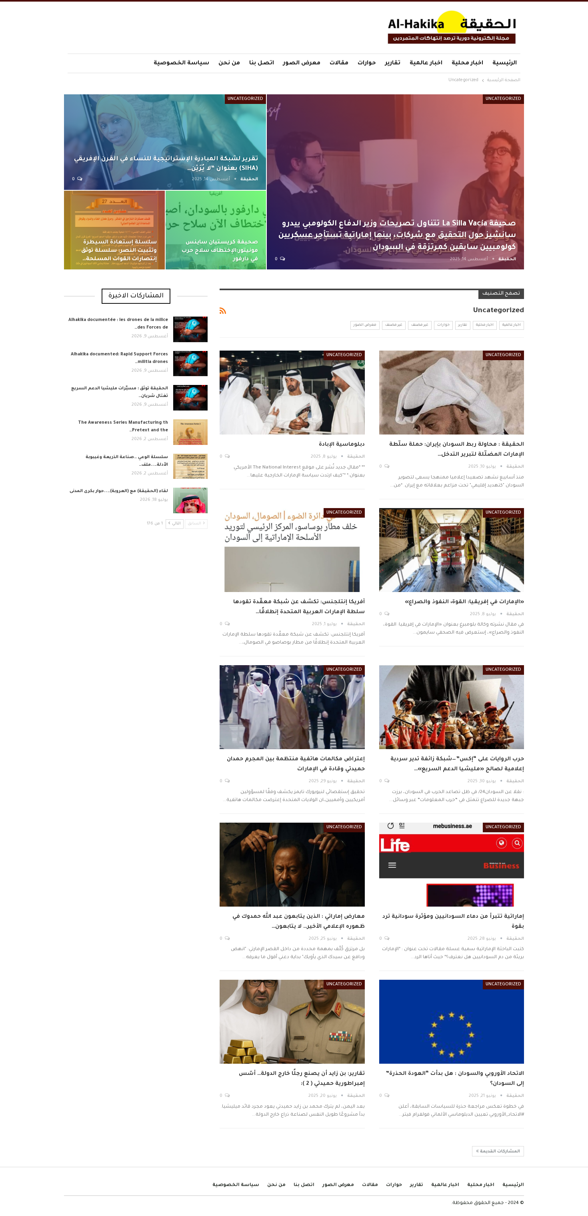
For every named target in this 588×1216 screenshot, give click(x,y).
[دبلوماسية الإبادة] (292, 393)
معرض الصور (301, 63)
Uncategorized (503, 99)
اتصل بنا (261, 63)
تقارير (392, 63)
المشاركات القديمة (499, 1151)
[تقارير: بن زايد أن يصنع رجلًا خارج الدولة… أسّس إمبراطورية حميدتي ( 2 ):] (292, 1022)
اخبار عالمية (426, 63)
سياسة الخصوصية (181, 63)
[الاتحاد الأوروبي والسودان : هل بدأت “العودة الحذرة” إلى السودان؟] (451, 1022)
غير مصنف (419, 325)
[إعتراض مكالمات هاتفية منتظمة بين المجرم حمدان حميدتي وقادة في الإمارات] (292, 707)
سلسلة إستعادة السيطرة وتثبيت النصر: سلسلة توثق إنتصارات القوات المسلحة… (119, 250)
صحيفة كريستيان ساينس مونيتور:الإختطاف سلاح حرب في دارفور (220, 250)
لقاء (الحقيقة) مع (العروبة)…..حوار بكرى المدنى (119, 491)
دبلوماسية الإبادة (342, 445)
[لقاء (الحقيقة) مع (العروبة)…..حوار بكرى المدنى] (190, 500)
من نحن (229, 63)
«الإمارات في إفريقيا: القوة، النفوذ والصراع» (464, 602)
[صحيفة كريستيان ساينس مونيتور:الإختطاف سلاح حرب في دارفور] (216, 230)
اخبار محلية (467, 63)
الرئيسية (504, 63)
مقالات (339, 63)
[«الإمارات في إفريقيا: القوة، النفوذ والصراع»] (451, 550)
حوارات (367, 63)
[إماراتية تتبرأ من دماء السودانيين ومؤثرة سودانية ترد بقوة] (451, 865)
